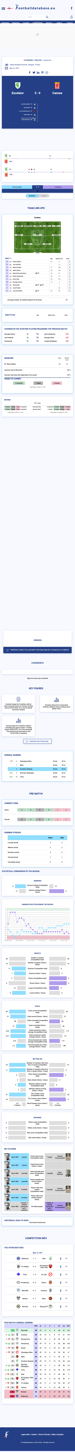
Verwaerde (27, 107)
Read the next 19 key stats (39, 741)
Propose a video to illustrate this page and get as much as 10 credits (40, 650)
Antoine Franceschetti (60, 1157)
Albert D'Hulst (17, 267)
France (37, 65)
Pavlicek (47, 244)
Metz (44, 1299)
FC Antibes (25, 1267)
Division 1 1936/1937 (34, 60)
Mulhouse (25, 1259)
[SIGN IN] (71, 17)
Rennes (25, 1299)
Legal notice (25, 1434)
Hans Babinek (60, 1173)
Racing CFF (44, 1307)
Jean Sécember (25, 104)
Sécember (37, 226)
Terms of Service (44, 1434)
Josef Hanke (17, 288)
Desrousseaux (28, 226)
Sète (44, 1259)
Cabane (37, 253)
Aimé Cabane (17, 261)
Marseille (25, 1291)
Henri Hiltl (29, 118)
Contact (34, 1434)
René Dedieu (11, 364)
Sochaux (44, 1291)
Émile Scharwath (18, 276)
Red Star (25, 1307)
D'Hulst (28, 244)
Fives (25, 1275)
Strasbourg (25, 1283)
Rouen (44, 1283)
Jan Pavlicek (17, 264)
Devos (37, 235)
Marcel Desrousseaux (29, 118)
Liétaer (19, 235)
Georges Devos (17, 282)
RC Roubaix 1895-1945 (44, 1266)
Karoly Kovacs (26, 111)
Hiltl (56, 226)
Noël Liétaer (17, 270)
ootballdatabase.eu (36, 8)
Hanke (46, 226)
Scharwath (56, 235)
